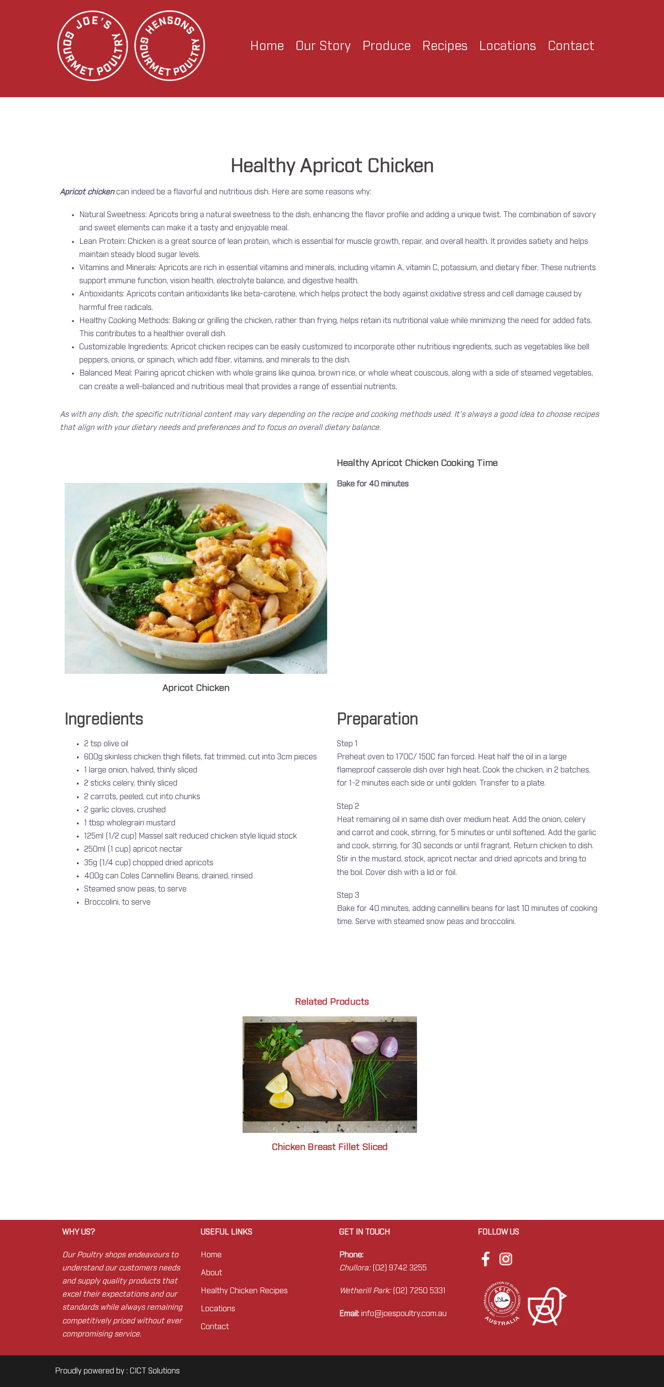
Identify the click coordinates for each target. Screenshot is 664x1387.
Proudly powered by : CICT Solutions (117, 1371)
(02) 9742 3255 (399, 1268)
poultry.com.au (421, 1314)
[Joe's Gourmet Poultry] (131, 46)
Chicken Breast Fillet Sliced (330, 1147)
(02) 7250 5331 (419, 1291)
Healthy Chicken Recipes (244, 1291)
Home (267, 46)
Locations (507, 46)
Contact (571, 46)
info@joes (378, 1314)
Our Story (323, 46)
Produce (387, 46)
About (211, 1273)
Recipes (445, 46)
